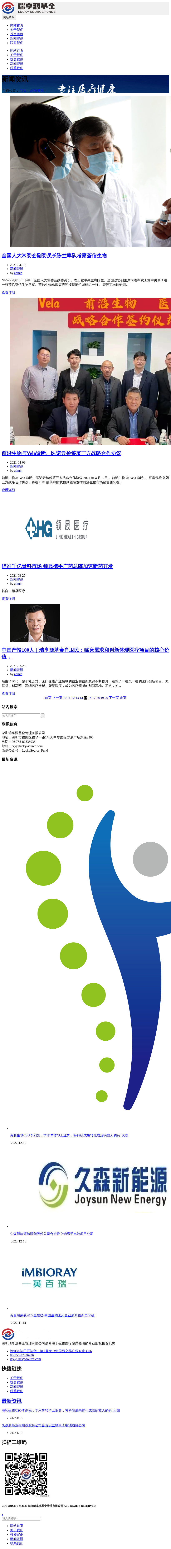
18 (98, 698)
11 (68, 698)
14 (81, 698)
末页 (123, 698)
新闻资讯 (16, 38)
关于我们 (16, 29)
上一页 (57, 698)
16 (89, 698)
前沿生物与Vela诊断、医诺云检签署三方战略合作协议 (61, 453)
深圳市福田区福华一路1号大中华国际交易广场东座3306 (51, 1351)
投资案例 (16, 34)
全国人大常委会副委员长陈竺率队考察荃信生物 (54, 255)
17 (94, 698)
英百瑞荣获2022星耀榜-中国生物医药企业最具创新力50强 (52, 1315)
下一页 (114, 698)
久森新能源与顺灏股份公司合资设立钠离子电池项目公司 (51, 1234)
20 (106, 698)
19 (102, 698)
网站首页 (16, 25)
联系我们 (16, 43)
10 (65, 698)
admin (18, 273)
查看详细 (8, 292)
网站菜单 (8, 17)
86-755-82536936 (22, 1355)
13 (77, 698)
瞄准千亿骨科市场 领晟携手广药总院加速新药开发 (57, 566)
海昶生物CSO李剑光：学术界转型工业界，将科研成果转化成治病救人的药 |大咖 (69, 1135)
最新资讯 (12, 1401)
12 (73, 698)
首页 (23, 90)
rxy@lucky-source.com (25, 1359)
